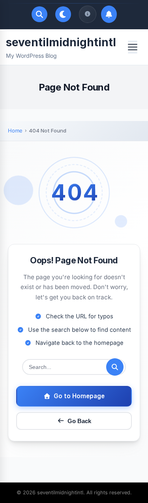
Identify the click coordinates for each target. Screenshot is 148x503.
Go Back (79, 421)
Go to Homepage (79, 396)
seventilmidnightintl (61, 42)
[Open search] (39, 14)
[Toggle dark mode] (63, 14)
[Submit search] (115, 367)
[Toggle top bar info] (87, 14)
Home (15, 130)
